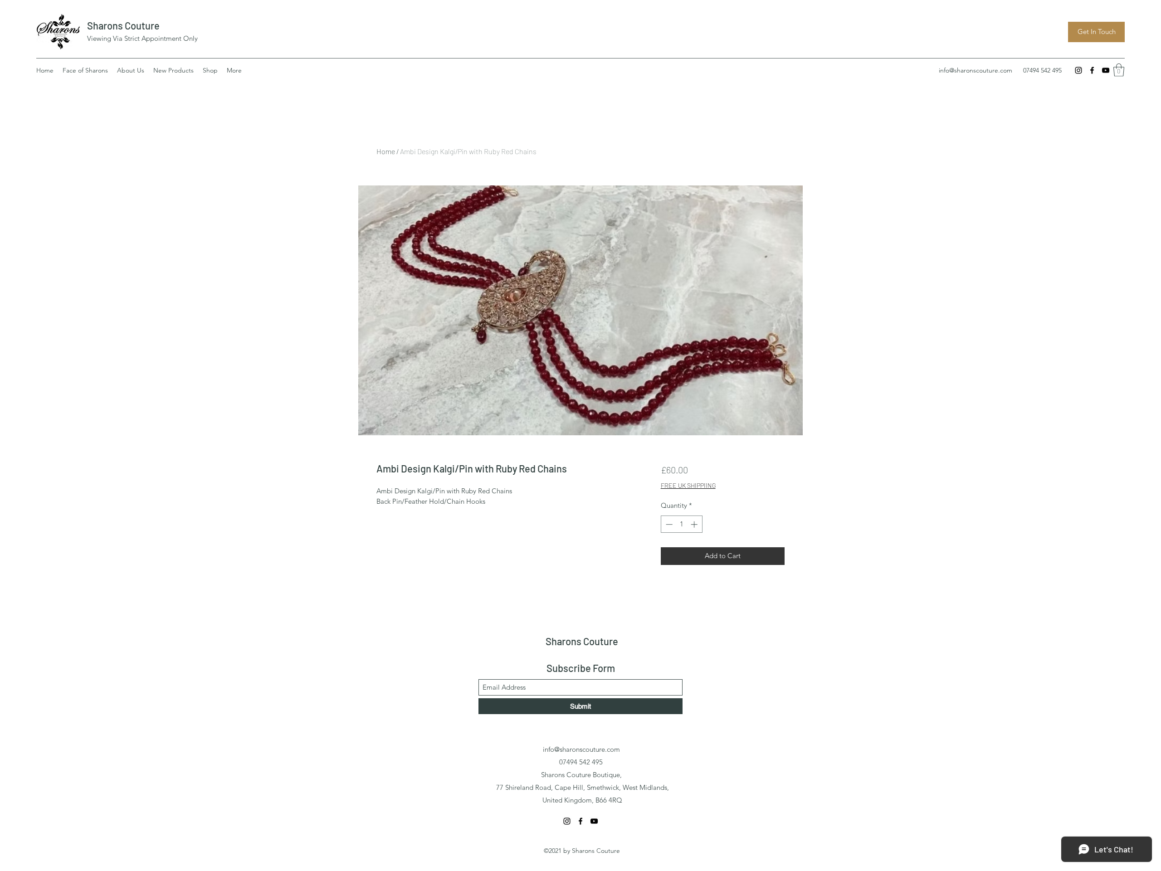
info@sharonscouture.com (975, 70)
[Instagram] (1078, 70)
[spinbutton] (681, 524)
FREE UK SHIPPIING (688, 485)
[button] (1118, 70)
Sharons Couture (123, 25)
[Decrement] (668, 524)
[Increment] (695, 524)
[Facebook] (1092, 70)
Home (385, 151)
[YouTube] (1105, 70)
